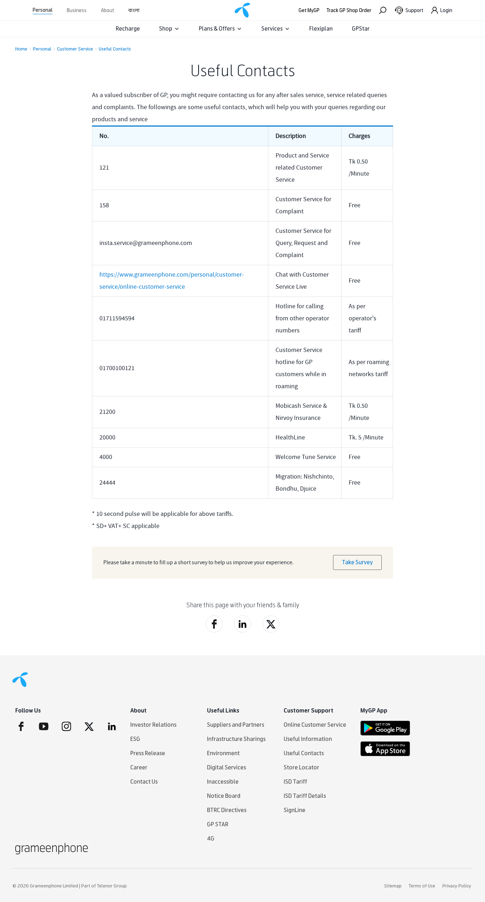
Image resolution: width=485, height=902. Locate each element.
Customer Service (75, 49)
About (107, 10)
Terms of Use (422, 886)
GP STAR (217, 824)
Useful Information (308, 739)
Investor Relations (153, 724)
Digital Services (226, 767)
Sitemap (393, 886)
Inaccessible (223, 781)
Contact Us (144, 781)
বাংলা (134, 10)
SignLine (294, 810)
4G (210, 838)
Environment (223, 753)
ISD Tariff (295, 781)
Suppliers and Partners (235, 724)
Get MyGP (309, 10)
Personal (43, 10)
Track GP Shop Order (349, 10)
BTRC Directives (226, 810)
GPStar (361, 28)
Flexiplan (321, 28)
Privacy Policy (456, 886)
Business (77, 10)
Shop (165, 28)
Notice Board (223, 795)
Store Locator (301, 767)
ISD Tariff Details (305, 795)
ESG (135, 739)
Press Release (147, 753)
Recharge (128, 28)
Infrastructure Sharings (236, 739)
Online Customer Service (315, 724)
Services (272, 28)
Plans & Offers (217, 28)
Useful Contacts (115, 49)
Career (138, 767)
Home (21, 49)
